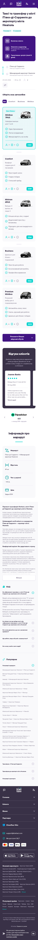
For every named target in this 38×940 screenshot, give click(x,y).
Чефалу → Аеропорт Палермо (11, 702)
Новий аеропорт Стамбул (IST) (26, 869)
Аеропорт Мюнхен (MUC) (27, 884)
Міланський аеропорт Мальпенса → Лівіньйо (16, 711)
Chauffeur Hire (12, 825)
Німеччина (23, 906)
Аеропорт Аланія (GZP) (26, 866)
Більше (24, 892)
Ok (33, 934)
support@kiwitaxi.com (14, 833)
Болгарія (16, 906)
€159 (30, 189)
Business (21, 101)
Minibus (30, 101)
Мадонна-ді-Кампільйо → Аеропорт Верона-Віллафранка (16, 706)
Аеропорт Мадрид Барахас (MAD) (12, 874)
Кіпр (28, 904)
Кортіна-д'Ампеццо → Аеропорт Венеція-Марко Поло (18, 757)
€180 (29, 145)
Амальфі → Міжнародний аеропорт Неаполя (15, 679)
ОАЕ (32, 904)
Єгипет (5, 906)
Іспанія (28, 901)
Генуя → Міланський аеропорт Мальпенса (15, 727)
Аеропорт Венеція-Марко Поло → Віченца (15, 692)
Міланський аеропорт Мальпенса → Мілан (15, 688)
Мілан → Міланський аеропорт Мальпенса (15, 749)
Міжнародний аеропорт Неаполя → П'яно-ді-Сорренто (19, 670)
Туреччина (21, 901)
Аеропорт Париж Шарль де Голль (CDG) (14, 879)
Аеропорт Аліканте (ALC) (24, 871)
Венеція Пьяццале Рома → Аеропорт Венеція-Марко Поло (18, 674)
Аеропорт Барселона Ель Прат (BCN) (13, 876)
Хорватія (10, 906)
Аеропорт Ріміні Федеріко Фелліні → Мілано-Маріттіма (19, 745)
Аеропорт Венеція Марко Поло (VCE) (13, 889)
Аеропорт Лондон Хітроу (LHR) (11, 892)
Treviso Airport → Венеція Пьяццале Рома (14, 723)
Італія (32, 901)
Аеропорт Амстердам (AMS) (11, 884)
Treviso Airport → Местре (10, 715)
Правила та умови (22, 926)
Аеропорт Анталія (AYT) (9, 869)
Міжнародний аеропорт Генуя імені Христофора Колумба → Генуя (17, 731)
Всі (4, 101)
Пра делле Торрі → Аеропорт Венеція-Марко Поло (17, 719)
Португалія (31, 906)
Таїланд (24, 904)
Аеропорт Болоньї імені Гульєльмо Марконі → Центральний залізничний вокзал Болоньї (16, 737)
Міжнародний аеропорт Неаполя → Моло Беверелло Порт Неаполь (18, 684)
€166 (30, 237)
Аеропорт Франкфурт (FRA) (10, 881)
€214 (30, 324)
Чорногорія (17, 904)
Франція (9, 904)
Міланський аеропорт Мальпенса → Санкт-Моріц (17, 753)
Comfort (11, 101)
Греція (4, 904)
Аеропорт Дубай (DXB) (9, 871)
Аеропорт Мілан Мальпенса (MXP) (12, 887)
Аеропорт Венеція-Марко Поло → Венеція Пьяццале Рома (18, 697)
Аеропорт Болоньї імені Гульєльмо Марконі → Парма (18, 741)
